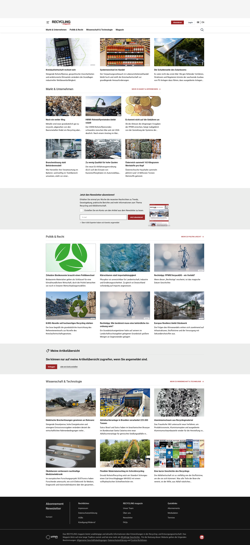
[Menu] (48, 22)
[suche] (202, 29)
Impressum (83, 508)
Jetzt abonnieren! (136, 217)
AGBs (80, 518)
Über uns (127, 513)
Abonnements (174, 508)
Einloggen (51, 367)
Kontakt (49, 517)
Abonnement (55, 503)
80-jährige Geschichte (130, 537)
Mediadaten (173, 513)
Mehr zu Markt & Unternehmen (145, 89)
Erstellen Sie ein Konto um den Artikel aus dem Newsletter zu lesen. (114, 210)
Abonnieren (177, 22)
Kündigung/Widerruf (86, 522)
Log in (190, 22)
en (203, 22)
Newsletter (53, 508)
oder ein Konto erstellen (69, 367)
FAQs (125, 522)
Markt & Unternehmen (59, 89)
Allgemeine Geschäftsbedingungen (92, 540)
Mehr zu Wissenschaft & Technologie (185, 381)
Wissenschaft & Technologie (64, 381)
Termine (171, 518)
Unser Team (128, 508)
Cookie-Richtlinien (139, 540)
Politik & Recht (55, 236)
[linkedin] (201, 537)
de (198, 22)
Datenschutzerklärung (87, 513)
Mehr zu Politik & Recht (191, 237)
